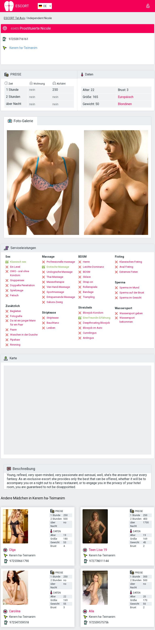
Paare (13, 329)
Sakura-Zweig (55, 302)
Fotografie (16, 316)
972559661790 (19, 561)
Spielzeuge (16, 290)
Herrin (86, 261)
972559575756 (99, 622)
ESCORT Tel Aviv (14, 18)
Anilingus (88, 337)
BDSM (86, 271)
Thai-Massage (55, 276)
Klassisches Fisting (130, 261)
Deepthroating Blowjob (96, 322)
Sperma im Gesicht (130, 297)
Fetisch (14, 295)
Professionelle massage (61, 261)
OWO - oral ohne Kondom (19, 273)
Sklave (87, 276)
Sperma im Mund (129, 287)
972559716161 (18, 39)
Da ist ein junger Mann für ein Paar (23, 322)
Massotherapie (55, 281)
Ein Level (15, 266)
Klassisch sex (18, 261)
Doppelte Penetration (22, 285)
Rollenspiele (90, 286)
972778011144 (99, 561)
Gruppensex (17, 280)
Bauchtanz (53, 322)
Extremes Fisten (128, 271)
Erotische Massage (58, 266)
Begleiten (15, 311)
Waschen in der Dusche (24, 334)
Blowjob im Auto (92, 327)
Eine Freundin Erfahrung (96, 317)
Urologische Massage (59, 271)
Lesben (51, 327)
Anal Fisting (126, 266)
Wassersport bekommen (127, 319)
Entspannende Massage (61, 296)
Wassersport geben (131, 313)
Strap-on (88, 281)
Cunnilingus (89, 332)
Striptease (53, 317)
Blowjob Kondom (93, 312)
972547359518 (19, 622)
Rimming (15, 344)
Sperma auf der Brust (131, 292)
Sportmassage (55, 291)
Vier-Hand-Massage (58, 286)
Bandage (88, 291)
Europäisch (125, 97)
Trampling (89, 296)
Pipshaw (15, 339)
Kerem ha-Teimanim (22, 48)
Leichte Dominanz (93, 266)
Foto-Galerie (23, 121)
